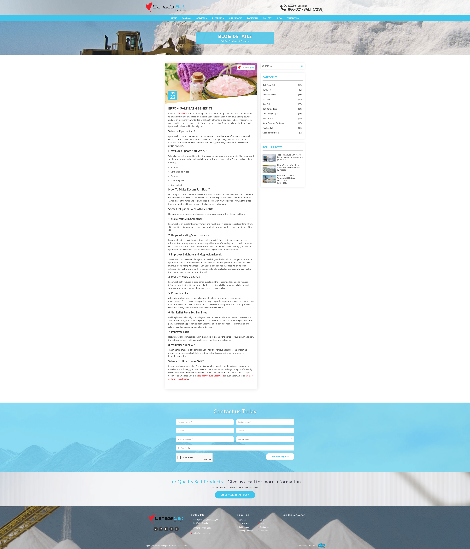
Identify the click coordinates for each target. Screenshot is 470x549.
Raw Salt (282, 104)
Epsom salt (182, 113)
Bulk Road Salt (282, 85)
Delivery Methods (246, 531)
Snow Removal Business (282, 123)
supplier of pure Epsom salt (211, 375)
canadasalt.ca (182, 545)
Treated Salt (282, 128)
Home (174, 18)
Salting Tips (282, 118)
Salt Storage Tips (282, 114)
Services (201, 18)
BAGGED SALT (251, 487)
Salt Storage (244, 527)
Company (186, 18)
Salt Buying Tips (282, 109)
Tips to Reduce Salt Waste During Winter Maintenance (290, 156)
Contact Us (293, 18)
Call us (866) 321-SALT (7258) (235, 494)
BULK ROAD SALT (220, 487)
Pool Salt (282, 99)
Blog (279, 18)
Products (217, 18)
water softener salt (282, 133)
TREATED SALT (236, 487)
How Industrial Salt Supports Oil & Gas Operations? (286, 178)
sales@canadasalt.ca (201, 533)
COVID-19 (282, 90)
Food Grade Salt (282, 94)
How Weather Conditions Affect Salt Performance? (288, 166)
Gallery (267, 18)
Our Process (235, 18)
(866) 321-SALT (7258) (202, 528)
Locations (252, 18)
